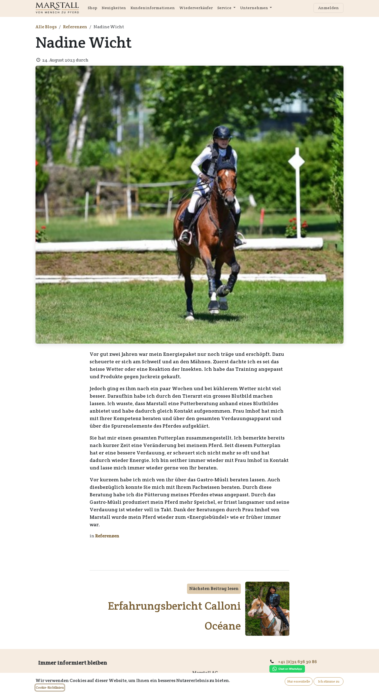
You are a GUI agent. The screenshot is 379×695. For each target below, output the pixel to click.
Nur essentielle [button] (298, 681)
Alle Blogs (46, 27)
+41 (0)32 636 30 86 (299, 662)
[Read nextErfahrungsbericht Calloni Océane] (267, 609)
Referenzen (75, 27)
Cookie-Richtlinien (50, 687)
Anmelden (328, 7)
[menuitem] (92, 8)
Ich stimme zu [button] (328, 681)
